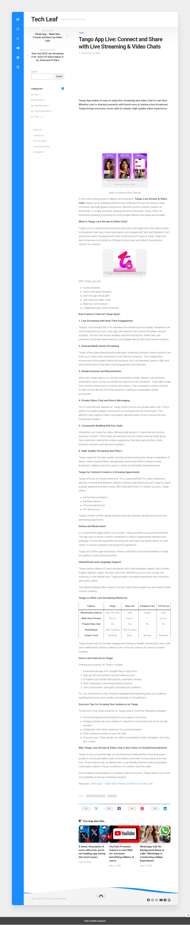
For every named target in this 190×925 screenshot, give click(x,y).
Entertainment (40, 105)
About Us (38, 130)
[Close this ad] (188, 915)
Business (38, 100)
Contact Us (39, 135)
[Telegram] (17, 57)
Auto (36, 94)
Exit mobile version (95, 920)
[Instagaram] (17, 29)
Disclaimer (39, 152)
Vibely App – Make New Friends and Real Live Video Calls (122, 783)
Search (34, 71)
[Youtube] (17, 48)
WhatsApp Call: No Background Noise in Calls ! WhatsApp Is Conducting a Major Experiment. (152, 853)
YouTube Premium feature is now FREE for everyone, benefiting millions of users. (121, 853)
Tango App (112, 796)
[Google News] (17, 67)
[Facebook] (17, 19)
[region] (124, 77)
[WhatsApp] (17, 38)
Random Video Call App (96, 796)
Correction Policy (42, 146)
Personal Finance (42, 111)
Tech (81, 33)
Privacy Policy (40, 141)
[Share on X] (90, 808)
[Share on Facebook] (113, 808)
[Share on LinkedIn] (159, 808)
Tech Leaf (44, 19)
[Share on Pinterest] (136, 808)
